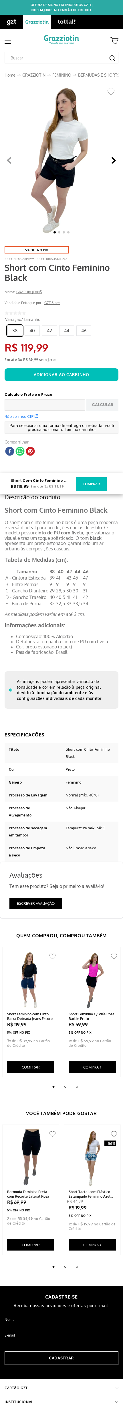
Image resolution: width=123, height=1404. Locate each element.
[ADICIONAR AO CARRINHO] (61, 374)
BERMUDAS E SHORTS (99, 75)
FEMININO (61, 75)
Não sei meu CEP (19, 416)
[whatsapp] (20, 452)
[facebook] (9, 452)
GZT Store (52, 303)
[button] (61, 161)
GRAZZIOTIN (33, 75)
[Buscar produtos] (112, 58)
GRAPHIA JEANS (29, 292)
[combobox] (61, 57)
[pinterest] (30, 452)
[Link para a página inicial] (10, 75)
